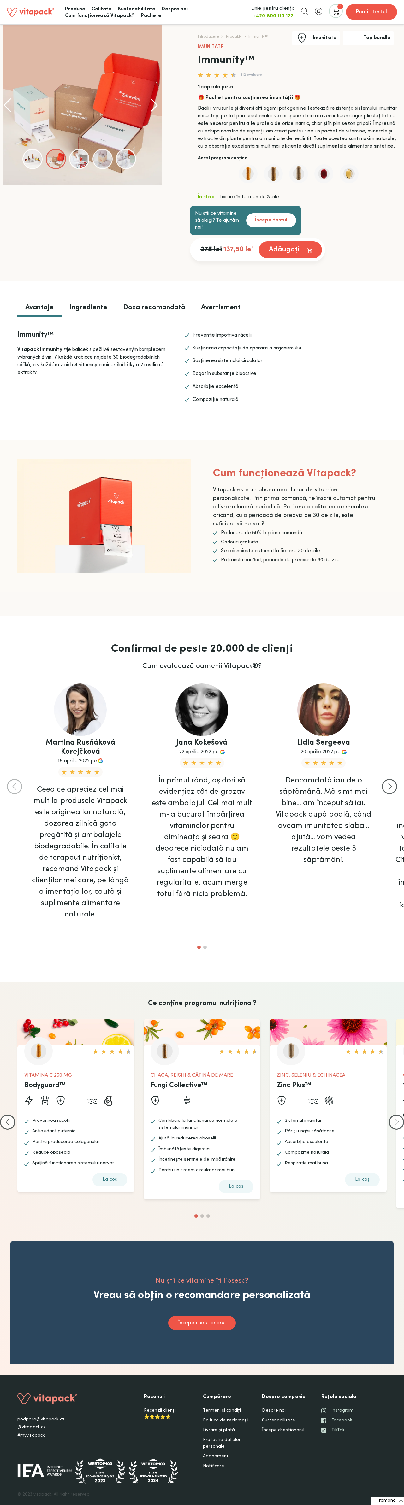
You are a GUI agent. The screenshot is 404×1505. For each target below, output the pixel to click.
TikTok (338, 1430)
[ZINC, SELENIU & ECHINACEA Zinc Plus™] (298, 173)
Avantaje (39, 307)
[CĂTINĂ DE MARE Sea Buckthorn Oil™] (323, 173)
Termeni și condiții (222, 1410)
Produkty (234, 36)
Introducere (208, 36)
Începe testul (271, 220)
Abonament (216, 1456)
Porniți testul (371, 12)
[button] (305, 11)
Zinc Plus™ (294, 1085)
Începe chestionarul (283, 1430)
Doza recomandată (154, 307)
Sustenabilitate (278, 1420)
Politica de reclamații (225, 1420)
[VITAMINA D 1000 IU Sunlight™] (349, 173)
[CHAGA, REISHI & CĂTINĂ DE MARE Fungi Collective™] (273, 173)
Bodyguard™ (45, 1085)
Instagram (342, 1410)
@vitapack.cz (31, 1427)
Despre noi (274, 1410)
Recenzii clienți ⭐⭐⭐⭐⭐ (160, 1414)
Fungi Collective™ (179, 1085)
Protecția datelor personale (222, 1443)
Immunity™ (258, 36)
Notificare (213, 1466)
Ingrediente (88, 307)
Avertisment (221, 307)
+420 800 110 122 (273, 16)
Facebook (342, 1420)
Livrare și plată (219, 1430)
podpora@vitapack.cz (41, 1419)
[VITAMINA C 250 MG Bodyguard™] (248, 173)
